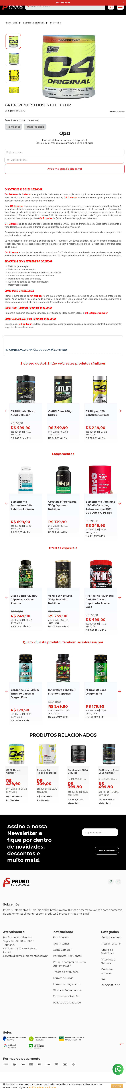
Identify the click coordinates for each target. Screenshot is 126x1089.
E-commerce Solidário (66, 996)
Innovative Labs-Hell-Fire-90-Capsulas (62, 692)
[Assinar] (107, 851)
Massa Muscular (111, 943)
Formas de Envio (63, 978)
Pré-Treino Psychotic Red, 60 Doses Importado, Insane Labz (100, 601)
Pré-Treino (55, 23)
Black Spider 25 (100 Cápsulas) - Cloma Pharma (24, 599)
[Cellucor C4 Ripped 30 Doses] (47, 773)
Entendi (117, 1086)
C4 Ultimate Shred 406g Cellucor (23, 413)
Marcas (57, 1008)
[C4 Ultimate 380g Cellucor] (78, 775)
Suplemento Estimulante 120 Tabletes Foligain (22, 505)
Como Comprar (62, 949)
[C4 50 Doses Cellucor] (16, 773)
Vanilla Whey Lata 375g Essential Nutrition (60, 599)
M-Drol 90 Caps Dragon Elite (96, 692)
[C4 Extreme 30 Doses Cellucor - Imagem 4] (13, 92)
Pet (103, 979)
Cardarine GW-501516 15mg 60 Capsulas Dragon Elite (25, 694)
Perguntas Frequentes (67, 955)
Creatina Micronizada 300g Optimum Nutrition (62, 505)
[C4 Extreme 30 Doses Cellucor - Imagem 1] (13, 41)
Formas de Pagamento (67, 984)
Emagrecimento (111, 937)
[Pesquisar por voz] (2, 8)
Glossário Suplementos (67, 990)
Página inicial (11, 23)
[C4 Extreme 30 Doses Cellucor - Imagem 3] (13, 75)
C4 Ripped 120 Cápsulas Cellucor (97, 413)
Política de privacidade (67, 1002)
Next (120, 411)
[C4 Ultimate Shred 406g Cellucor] (109, 775)
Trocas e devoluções (65, 971)
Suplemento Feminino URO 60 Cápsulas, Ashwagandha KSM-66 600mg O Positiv (100, 507)
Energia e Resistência (34, 23)
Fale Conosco (61, 937)
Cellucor (121, 111)
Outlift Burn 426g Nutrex (60, 413)
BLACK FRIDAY (110, 985)
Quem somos (61, 943)
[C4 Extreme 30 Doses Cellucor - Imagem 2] (13, 58)
